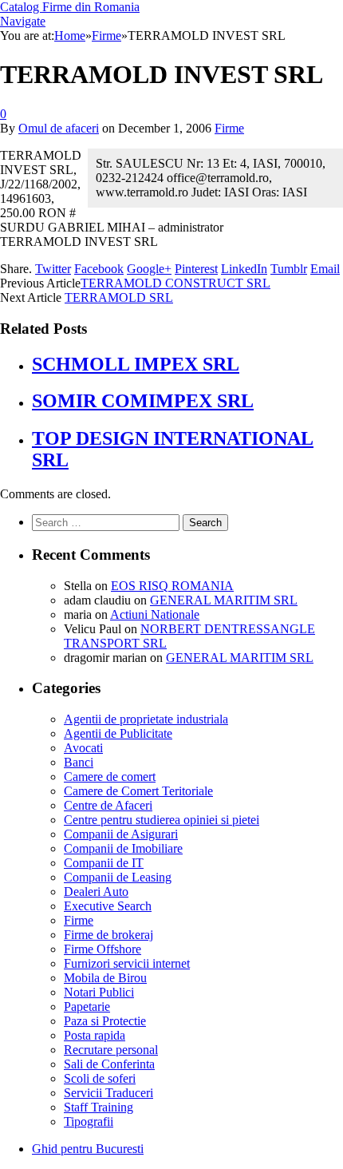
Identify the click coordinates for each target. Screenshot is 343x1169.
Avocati (83, 748)
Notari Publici (99, 992)
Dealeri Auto (96, 891)
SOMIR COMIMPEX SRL (143, 400)
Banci (78, 762)
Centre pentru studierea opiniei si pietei (161, 819)
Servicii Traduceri (108, 1093)
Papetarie (87, 1006)
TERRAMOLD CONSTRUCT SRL (175, 283)
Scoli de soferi (100, 1078)
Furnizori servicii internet (127, 963)
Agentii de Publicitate (118, 733)
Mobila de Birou (105, 978)
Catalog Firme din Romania (70, 7)
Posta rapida (94, 1035)
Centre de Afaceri (108, 805)
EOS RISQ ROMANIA (172, 585)
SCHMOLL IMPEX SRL (135, 364)
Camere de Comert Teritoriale (138, 791)
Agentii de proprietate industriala (146, 719)
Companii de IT (104, 863)
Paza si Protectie (105, 1021)
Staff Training (98, 1107)
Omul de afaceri (58, 128)
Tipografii (88, 1121)
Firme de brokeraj (108, 934)
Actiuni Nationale (154, 614)
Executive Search (108, 906)
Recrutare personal (111, 1049)
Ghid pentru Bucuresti (88, 1148)
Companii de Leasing (118, 877)
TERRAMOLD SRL (119, 297)
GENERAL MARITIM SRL (224, 600)
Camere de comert (110, 776)
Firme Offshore (102, 949)
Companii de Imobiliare (123, 848)
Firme (229, 128)
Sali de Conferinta (109, 1064)
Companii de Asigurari (121, 834)
